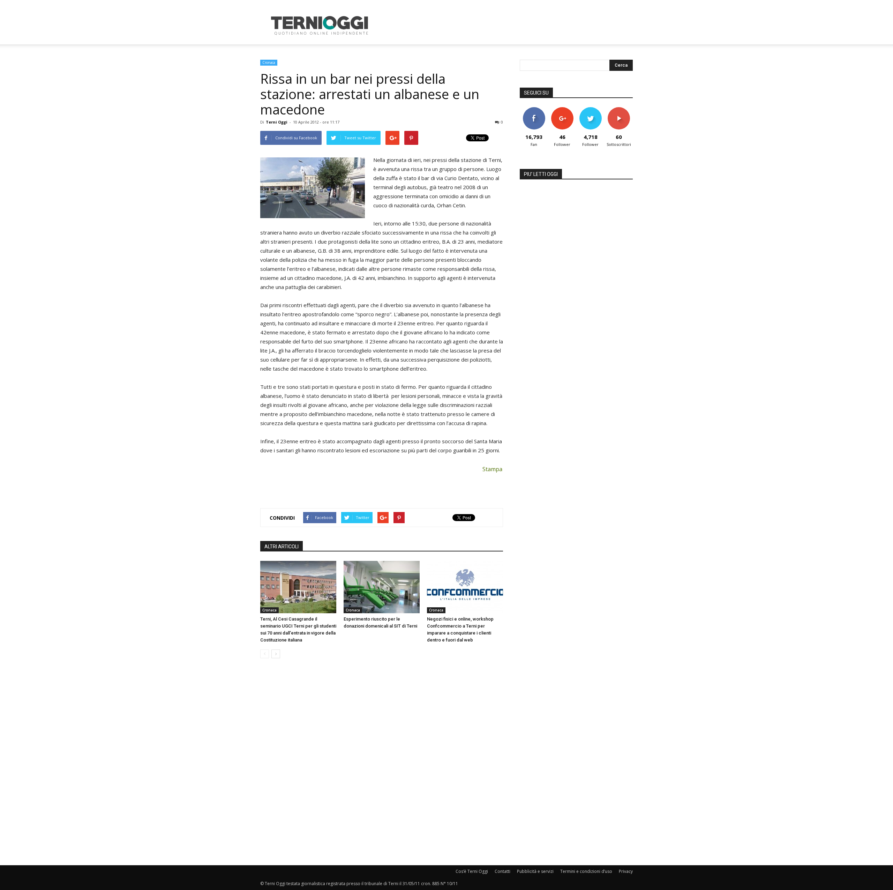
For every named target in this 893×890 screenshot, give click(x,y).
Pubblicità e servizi (535, 871)
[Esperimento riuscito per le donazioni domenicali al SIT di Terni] (382, 587)
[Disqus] (381, 762)
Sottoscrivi (618, 109)
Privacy (626, 871)
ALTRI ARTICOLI (281, 546)
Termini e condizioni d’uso (586, 871)
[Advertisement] (506, 25)
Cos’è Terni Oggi (472, 871)
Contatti (502, 871)
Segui (562, 109)
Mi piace (534, 109)
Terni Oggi (276, 122)
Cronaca (268, 62)
